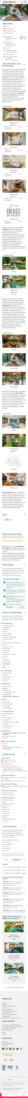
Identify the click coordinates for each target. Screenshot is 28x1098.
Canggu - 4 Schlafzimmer (14, 977)
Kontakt (4, 1004)
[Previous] (12, 18)
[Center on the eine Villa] (10, 519)
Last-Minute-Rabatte (7, 1043)
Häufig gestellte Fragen (8, 1006)
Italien (4, 1032)
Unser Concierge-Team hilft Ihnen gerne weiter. (13, 854)
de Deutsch (11, 1079)
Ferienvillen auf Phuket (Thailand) (11, 1025)
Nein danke (15, 1094)
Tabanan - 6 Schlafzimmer (14, 936)
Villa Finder (5, 1042)
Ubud (3, 83)
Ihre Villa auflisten (7, 1009)
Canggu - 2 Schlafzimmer (14, 957)
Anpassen (6, 1094)
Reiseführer (5, 1045)
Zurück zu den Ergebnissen (14, 987)
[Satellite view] (4, 519)
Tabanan (7, 26)
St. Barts (4, 1034)
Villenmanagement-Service (9, 1011)
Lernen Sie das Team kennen (9, 1014)
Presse (4, 1008)
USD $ (5, 859)
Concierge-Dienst (7, 1013)
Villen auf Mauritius (7, 1030)
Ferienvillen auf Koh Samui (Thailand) (12, 1026)
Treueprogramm (6, 1016)
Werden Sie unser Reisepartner (10, 1018)
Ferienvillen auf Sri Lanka (9, 1028)
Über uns (4, 1002)
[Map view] (7, 519)
